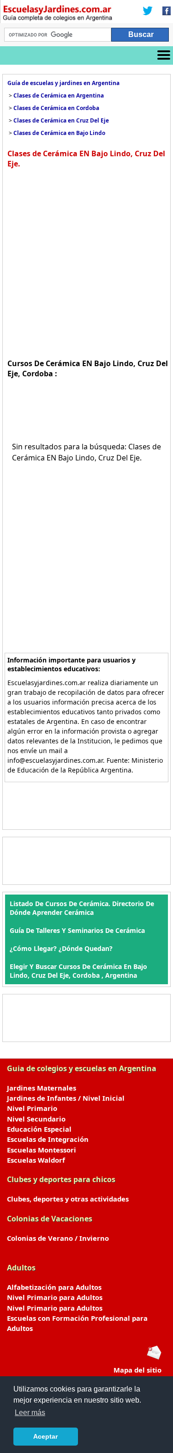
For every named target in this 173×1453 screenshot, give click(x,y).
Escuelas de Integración (48, 1139)
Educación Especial (39, 1129)
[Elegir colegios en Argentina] (58, 14)
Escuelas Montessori (41, 1149)
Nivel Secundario (36, 1118)
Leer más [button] (30, 1412)
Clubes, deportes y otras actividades (68, 1198)
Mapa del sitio (137, 1369)
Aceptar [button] (45, 1436)
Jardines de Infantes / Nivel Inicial (66, 1098)
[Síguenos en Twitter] (148, 11)
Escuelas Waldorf (36, 1160)
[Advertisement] (86, 262)
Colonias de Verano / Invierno (58, 1238)
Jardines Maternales (41, 1087)
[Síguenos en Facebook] (164, 11)
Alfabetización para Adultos (54, 1287)
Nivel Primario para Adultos (54, 1297)
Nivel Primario (32, 1108)
